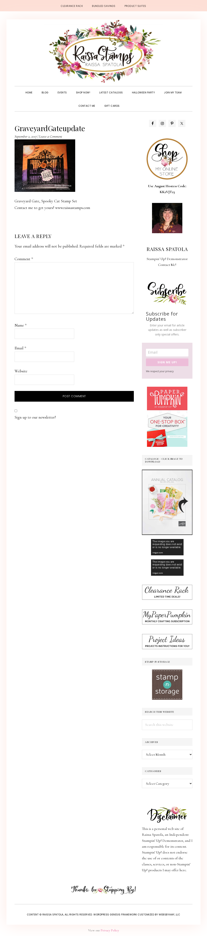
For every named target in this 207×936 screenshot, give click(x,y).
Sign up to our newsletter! (35, 417)
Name (20, 325)
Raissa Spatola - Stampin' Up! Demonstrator (103, 51)
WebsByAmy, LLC (169, 914)
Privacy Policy (110, 930)
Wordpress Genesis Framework (115, 914)
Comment (24, 259)
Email (20, 348)
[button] (129, 102)
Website (21, 371)
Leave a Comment (50, 136)
